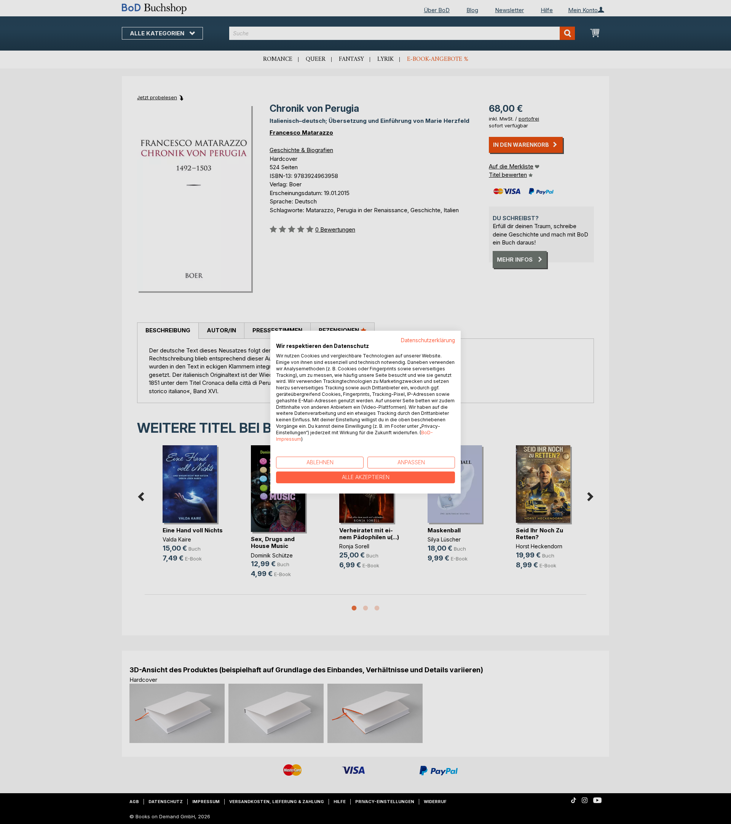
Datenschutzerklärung (428, 340)
